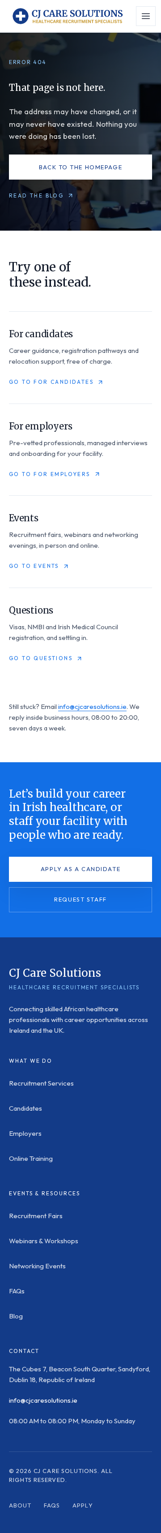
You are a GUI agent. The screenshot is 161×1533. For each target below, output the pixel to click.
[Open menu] (146, 16)
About (20, 1505)
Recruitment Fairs (36, 1215)
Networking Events (37, 1266)
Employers (25, 1133)
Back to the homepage (80, 167)
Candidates (25, 1108)
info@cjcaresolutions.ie (92, 706)
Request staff (80, 899)
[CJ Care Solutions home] (67, 16)
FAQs (17, 1291)
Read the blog (36, 195)
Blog (16, 1316)
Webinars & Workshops (43, 1241)
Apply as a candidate (80, 868)
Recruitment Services (41, 1083)
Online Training (31, 1158)
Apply (82, 1505)
